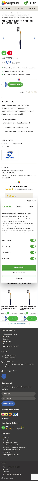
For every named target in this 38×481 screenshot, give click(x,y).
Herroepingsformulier (10, 346)
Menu (34, 3)
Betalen (6, 339)
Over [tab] (31, 206)
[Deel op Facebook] (26, 92)
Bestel (12, 318)
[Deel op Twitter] (29, 92)
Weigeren (19, 278)
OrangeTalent (8, 478)
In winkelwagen (15, 84)
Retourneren (7, 344)
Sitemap (6, 472)
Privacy (5, 469)
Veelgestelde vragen (10, 334)
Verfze (10, 3)
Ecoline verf (7, 452)
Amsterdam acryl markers (12, 450)
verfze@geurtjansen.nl (15, 170)
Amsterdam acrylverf (10, 445)
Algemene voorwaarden (11, 467)
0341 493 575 (9, 173)
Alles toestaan (19, 267)
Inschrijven (7, 403)
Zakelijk (5, 440)
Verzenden (7, 341)
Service (32, 8)
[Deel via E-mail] (35, 92)
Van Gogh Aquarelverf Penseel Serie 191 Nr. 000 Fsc (28, 308)
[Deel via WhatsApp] (32, 92)
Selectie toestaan (19, 273)
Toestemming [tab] (6, 206)
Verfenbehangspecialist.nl (12, 474)
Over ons (6, 437)
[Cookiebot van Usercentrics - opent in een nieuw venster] (27, 201)
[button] (9, 53)
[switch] (33, 246)
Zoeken (20, 8)
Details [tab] (19, 206)
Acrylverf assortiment (10, 442)
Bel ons (7, 8)
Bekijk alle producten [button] (18, 323)
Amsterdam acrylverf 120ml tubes (14, 447)
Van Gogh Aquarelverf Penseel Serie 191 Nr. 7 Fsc (9, 308)
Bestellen (6, 336)
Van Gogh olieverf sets (11, 455)
